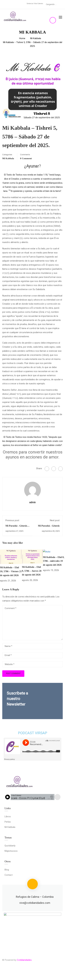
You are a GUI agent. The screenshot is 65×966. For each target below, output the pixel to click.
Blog (7, 869)
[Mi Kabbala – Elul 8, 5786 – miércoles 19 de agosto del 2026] (46, 551)
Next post (55, 520)
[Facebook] (47, 468)
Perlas (8, 821)
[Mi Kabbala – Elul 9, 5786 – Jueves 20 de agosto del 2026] (32, 556)
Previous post (12, 520)
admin (32, 502)
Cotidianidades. (24, 960)
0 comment (26, 158)
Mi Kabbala (35, 38)
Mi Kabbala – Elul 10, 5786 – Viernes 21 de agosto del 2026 (11, 571)
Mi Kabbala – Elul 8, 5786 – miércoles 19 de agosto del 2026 (53, 561)
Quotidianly (10, 845)
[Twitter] (53, 468)
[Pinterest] (60, 468)
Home (22, 38)
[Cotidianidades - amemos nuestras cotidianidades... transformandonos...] (15, 17)
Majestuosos (11, 851)
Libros (8, 816)
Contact (9, 875)
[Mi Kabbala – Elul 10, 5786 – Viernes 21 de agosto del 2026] (11, 556)
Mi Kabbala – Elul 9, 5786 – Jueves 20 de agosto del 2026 (31, 571)
